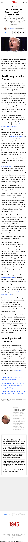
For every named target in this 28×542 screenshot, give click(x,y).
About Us (4, 534)
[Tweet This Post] (17, 32)
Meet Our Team (10, 534)
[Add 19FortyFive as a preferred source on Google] (8, 32)
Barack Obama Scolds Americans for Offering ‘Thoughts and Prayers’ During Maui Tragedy (13, 385)
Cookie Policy (18, 535)
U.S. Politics (7, 400)
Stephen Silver (11, 28)
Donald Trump (19, 399)
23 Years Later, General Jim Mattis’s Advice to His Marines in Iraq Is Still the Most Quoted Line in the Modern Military (13, 455)
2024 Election (12, 399)
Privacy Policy (22, 534)
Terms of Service (11, 535)
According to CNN (7, 166)
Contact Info (16, 534)
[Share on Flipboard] (20, 32)
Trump (2, 400)
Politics (24, 399)
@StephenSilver (19, 370)
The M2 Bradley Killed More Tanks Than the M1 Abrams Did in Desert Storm (13, 470)
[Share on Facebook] (14, 32)
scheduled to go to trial (17, 137)
